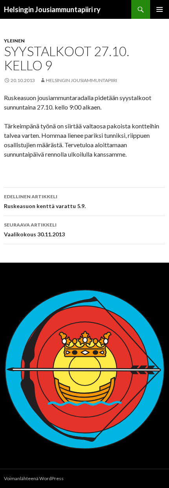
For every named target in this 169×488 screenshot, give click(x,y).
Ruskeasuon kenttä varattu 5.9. (45, 201)
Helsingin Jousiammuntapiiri (81, 80)
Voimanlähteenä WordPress (34, 478)
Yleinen (14, 41)
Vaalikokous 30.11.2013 (34, 230)
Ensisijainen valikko (159, 9)
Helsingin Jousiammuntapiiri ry (52, 9)
